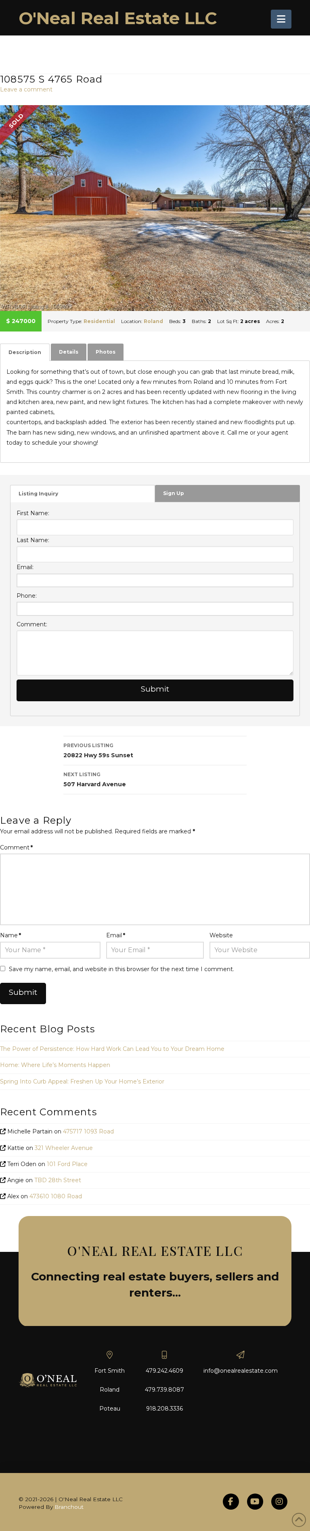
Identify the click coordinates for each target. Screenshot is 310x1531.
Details (68, 352)
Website (221, 935)
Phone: (27, 595)
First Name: (33, 513)
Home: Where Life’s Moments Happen (55, 1065)
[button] (281, 19)
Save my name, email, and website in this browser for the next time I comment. (121, 969)
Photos (105, 352)
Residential (99, 321)
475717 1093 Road (88, 1131)
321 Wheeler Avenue (64, 1148)
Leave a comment (26, 89)
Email (115, 935)
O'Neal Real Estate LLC (118, 18)
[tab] (25, 352)
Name (10, 935)
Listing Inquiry (38, 494)
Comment (16, 847)
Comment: (32, 624)
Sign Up (173, 493)
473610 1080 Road (55, 1196)
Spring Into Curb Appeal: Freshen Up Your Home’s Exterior (82, 1081)
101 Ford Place (67, 1164)
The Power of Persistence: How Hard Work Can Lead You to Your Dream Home (112, 1048)
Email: (25, 567)
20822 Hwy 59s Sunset (98, 750)
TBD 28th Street (57, 1180)
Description (24, 352)
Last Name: (33, 540)
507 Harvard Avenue (94, 779)
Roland (153, 321)
